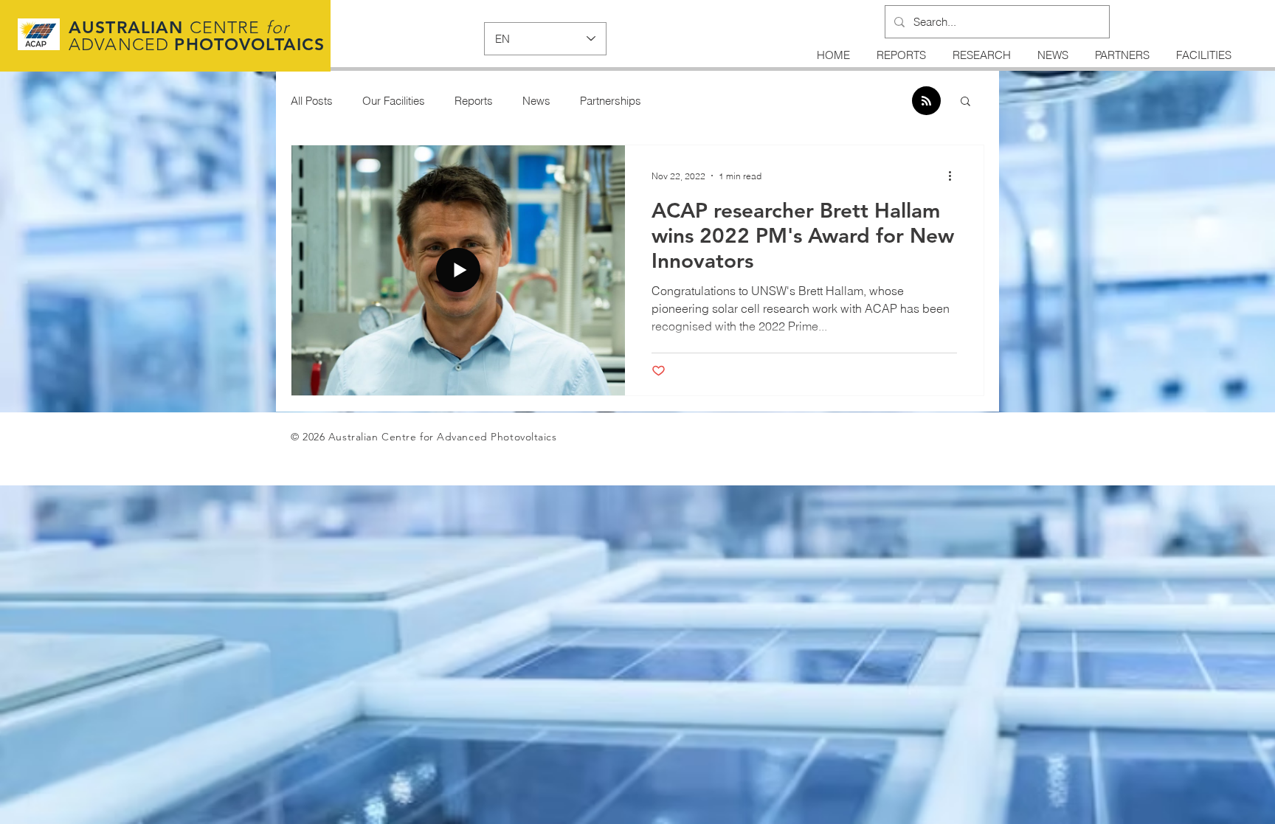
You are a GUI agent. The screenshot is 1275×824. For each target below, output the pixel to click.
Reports (474, 101)
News (536, 101)
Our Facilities (393, 101)
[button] (965, 102)
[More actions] (955, 175)
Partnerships (610, 101)
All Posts (312, 101)
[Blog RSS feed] (926, 101)
